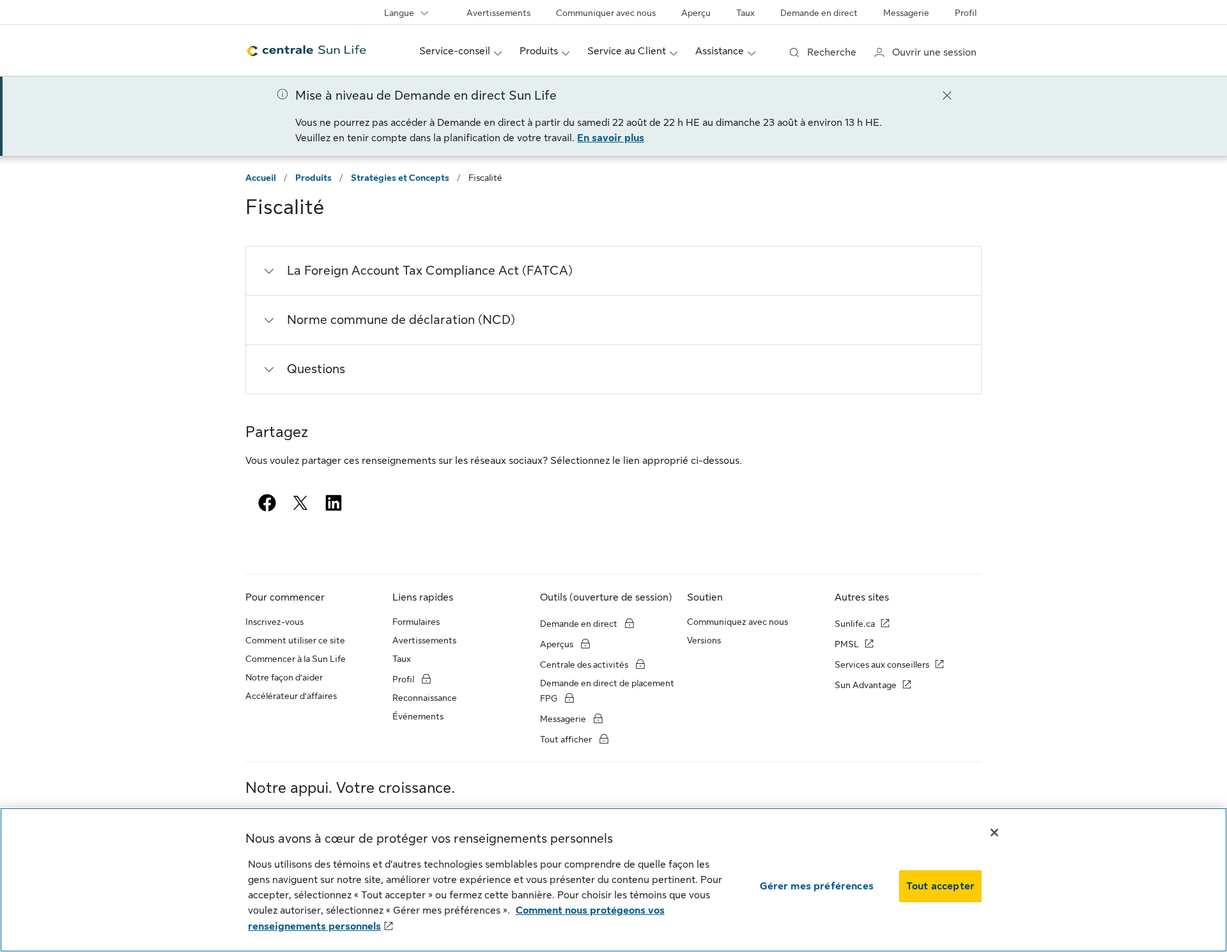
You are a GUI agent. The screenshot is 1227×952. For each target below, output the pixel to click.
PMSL (847, 644)
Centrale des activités (584, 664)
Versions (704, 640)
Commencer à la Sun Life (295, 659)
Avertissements (498, 13)
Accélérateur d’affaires (291, 696)
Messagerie (906, 13)
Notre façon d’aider (284, 677)
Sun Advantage (866, 685)
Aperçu (696, 13)
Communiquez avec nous (737, 622)
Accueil (260, 178)
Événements (418, 716)
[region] (613, 880)
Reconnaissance (424, 698)
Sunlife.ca (855, 623)
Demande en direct (819, 13)
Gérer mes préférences (817, 886)
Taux (745, 13)
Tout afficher (567, 739)
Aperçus (557, 644)
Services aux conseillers (882, 664)
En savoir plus (610, 138)
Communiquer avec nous (606, 13)
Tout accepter (940, 886)
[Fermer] (947, 94)
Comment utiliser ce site (295, 640)
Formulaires (416, 622)
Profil (965, 13)
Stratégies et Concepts (400, 178)
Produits (313, 178)
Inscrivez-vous (274, 622)
